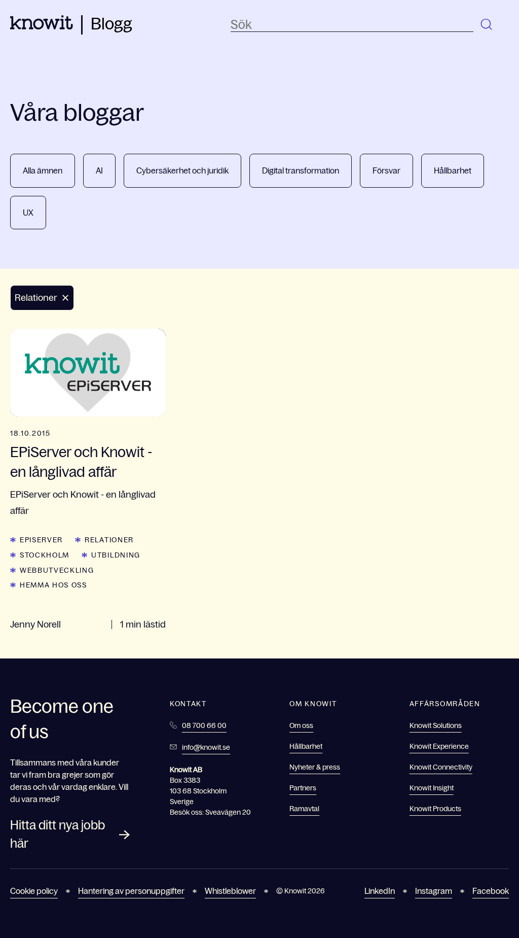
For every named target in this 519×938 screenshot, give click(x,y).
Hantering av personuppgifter (131, 890)
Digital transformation (300, 170)
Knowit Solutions (436, 725)
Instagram (433, 890)
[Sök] (487, 25)
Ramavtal (304, 809)
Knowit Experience (439, 746)
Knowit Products (435, 809)
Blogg (111, 24)
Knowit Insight (432, 788)
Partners (302, 788)
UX (28, 212)
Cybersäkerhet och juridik (182, 170)
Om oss (301, 725)
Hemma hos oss (53, 585)
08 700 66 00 (204, 725)
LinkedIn (379, 890)
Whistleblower (230, 890)
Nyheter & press (314, 767)
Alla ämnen (42, 170)
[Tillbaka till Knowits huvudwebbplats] (41, 26)
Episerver (41, 540)
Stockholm (44, 555)
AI (99, 170)
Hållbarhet (452, 170)
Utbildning (115, 555)
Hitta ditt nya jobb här (57, 834)
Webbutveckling (57, 570)
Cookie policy (34, 890)
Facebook (490, 890)
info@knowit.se (206, 747)
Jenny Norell (35, 624)
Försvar (386, 170)
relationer (109, 540)
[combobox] (352, 25)
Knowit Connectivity (441, 767)
